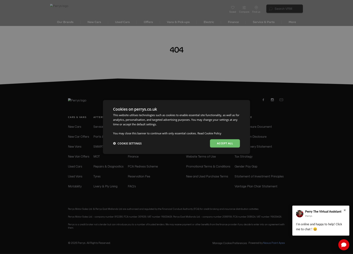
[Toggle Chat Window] (343, 244)
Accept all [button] (225, 143)
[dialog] (176, 127)
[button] (127, 143)
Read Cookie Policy (209, 133)
